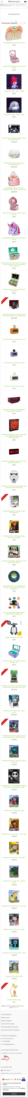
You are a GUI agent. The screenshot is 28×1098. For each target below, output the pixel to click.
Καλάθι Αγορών (6, 1070)
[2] (15, 1007)
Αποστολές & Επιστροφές (7, 1024)
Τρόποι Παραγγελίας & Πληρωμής (9, 1027)
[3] (17, 1007)
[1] (13, 1007)
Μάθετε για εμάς (5, 1017)
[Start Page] (14, 1)
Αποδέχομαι (14, 1093)
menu (2, 1)
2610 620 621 (7, 1041)
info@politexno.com (10, 1044)
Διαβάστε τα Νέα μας (6, 1020)
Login (6, 4)
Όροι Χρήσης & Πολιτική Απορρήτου (10, 1030)
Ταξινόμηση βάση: (6, 23)
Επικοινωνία (12, 4)
